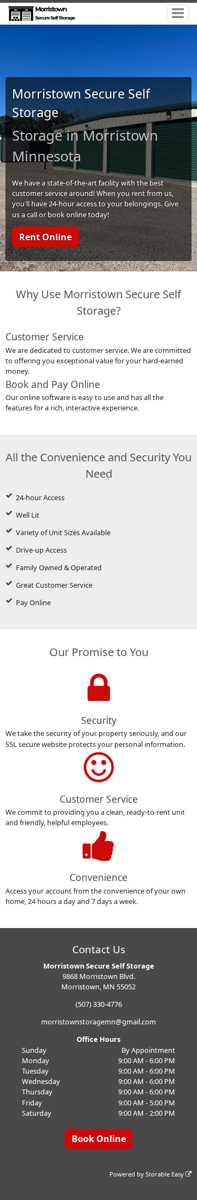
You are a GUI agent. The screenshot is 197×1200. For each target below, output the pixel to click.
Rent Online (45, 237)
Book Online (99, 1139)
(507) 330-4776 (99, 1004)
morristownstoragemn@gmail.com (98, 1022)
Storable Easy (166, 1174)
